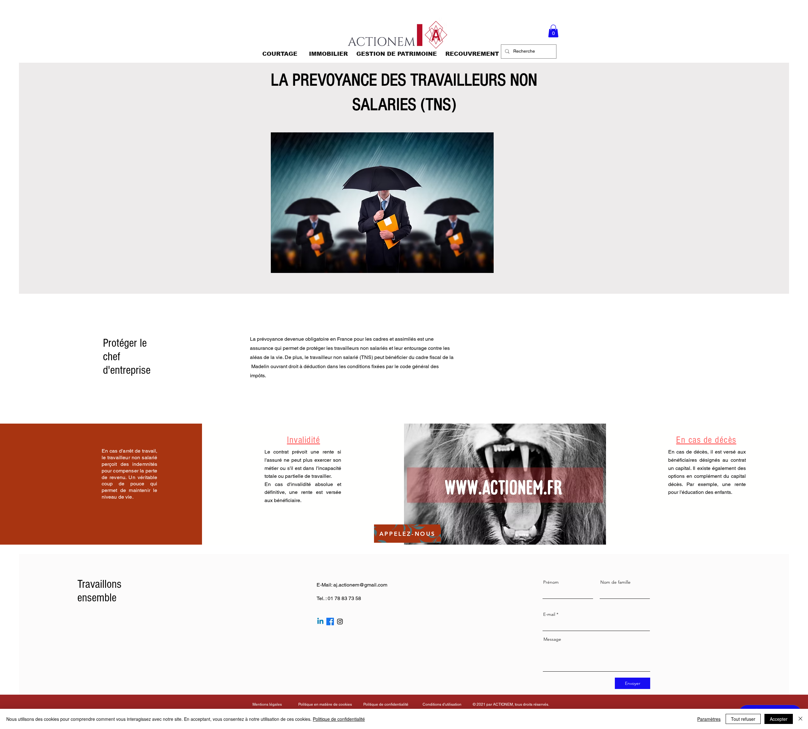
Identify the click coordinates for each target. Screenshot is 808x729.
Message (552, 639)
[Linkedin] (320, 621)
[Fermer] (800, 719)
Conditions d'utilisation (442, 704)
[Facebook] (330, 621)
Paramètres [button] (709, 719)
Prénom (551, 582)
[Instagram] (340, 621)
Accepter (778, 719)
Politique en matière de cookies (325, 704)
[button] (553, 31)
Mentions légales (267, 704)
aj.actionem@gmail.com (360, 585)
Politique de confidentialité (385, 704)
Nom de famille (615, 582)
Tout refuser (743, 719)
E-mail (549, 614)
